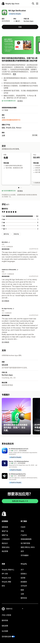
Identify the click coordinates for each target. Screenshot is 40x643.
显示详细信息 (5, 301)
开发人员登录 (6, 615)
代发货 (23, 527)
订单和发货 (6, 539)
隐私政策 (5, 365)
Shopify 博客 (6, 582)
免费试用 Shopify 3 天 (20, 501)
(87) (18, 21)
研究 (3, 586)
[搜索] (33, 3)
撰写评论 (6, 234)
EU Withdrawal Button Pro (17, 474)
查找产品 (5, 531)
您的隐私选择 (6, 636)
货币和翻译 (24, 555)
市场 (22, 531)
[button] (20, 453)
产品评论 (24, 535)
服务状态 (24, 598)
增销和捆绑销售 (26, 539)
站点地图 (5, 631)
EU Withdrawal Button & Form (18, 449)
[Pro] (21, 187)
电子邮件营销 (25, 543)
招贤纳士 (24, 574)
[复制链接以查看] (9, 242)
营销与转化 (6, 547)
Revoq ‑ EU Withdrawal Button (19, 461)
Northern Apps (28, 21)
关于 (22, 570)
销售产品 (5, 535)
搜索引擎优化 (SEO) (28, 547)
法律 (3, 135)
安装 (20, 27)
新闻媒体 (24, 582)
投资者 (23, 578)
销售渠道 (5, 527)
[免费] (18, 187)
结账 (3, 128)
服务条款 (5, 620)
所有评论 (16, 234)
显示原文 (20, 101)
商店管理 (5, 551)
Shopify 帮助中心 (8, 570)
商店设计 (5, 543)
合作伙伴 (24, 586)
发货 (22, 551)
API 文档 (5, 574)
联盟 (22, 590)
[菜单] (37, 3)
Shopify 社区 (6, 578)
